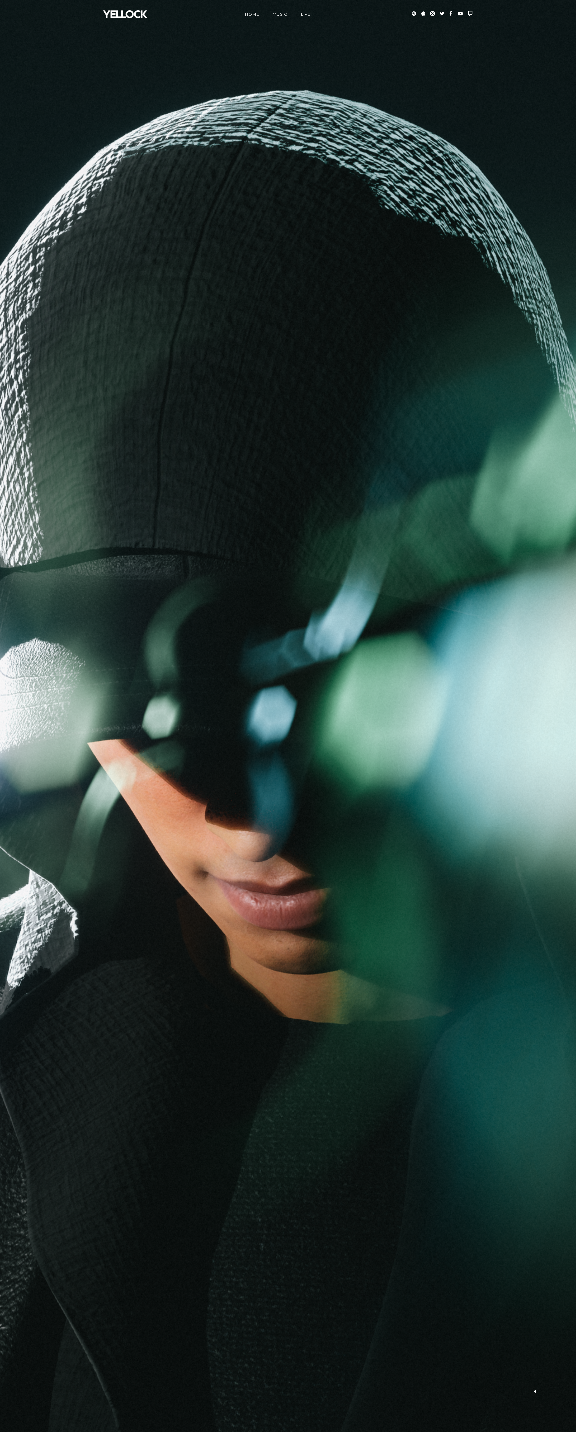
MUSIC (280, 14)
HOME (252, 14)
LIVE (306, 14)
